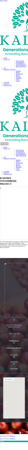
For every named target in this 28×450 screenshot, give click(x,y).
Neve (1, 436)
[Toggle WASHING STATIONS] (27, 158)
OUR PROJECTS (20, 63)
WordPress (12, 436)
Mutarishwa (19, 78)
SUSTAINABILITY (21, 65)
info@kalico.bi (14, 341)
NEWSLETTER (7, 85)
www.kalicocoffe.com (14, 348)
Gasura (17, 79)
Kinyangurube (19, 74)
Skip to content (3, 0)
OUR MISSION (20, 62)
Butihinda (18, 71)
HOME (5, 58)
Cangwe (18, 81)
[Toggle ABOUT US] (27, 148)
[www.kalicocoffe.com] (14, 343)
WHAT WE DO (20, 61)
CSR (4, 68)
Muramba (18, 76)
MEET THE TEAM (21, 66)
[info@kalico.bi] (14, 336)
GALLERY (6, 82)
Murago (18, 72)
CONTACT (6, 84)
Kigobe (18, 75)
